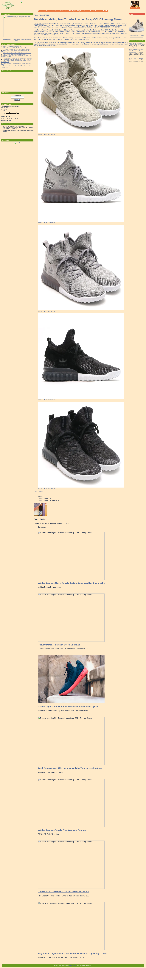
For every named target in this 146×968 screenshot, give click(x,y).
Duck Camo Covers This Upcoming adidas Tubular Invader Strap (70, 768)
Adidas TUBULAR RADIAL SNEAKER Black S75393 (63, 892)
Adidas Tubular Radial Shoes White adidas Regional (136, 59)
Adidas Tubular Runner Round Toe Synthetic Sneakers (17, 53)
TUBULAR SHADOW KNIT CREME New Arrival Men (16, 49)
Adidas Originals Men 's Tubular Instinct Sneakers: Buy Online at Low (72, 583)
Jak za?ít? (76, 10)
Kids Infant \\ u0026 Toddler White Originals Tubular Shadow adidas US (136, 51)
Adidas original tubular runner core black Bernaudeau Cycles (68, 706)
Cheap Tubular (42, 10)
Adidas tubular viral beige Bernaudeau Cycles (15, 54)
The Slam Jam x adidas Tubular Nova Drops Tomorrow (17, 58)
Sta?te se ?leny (135, 7)
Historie (92, 10)
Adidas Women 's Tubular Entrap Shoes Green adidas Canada (17, 39)
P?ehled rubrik (99, 10)
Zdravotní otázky (50, 10)
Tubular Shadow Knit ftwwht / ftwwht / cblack (14, 47)
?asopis (57, 10)
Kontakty (105, 10)
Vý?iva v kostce (64, 10)
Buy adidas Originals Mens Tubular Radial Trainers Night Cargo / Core (72, 953)
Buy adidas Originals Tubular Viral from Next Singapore (17, 59)
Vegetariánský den (85, 10)
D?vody (71, 10)
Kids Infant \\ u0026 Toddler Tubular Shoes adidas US (137, 36)
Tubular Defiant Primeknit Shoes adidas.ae (59, 645)
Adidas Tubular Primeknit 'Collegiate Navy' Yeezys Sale (136, 43)
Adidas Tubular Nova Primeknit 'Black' (13, 46)
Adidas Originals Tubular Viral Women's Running (62, 830)
